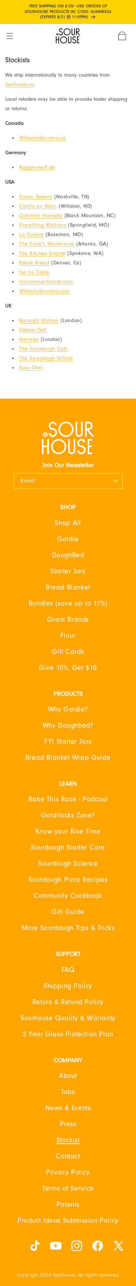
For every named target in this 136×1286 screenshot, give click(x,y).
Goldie (68, 539)
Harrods (29, 339)
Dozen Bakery (35, 197)
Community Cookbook (68, 896)
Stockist (68, 1140)
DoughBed (68, 555)
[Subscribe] (115, 481)
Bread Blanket (68, 587)
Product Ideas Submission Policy (68, 1220)
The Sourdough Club (43, 349)
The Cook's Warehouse (46, 244)
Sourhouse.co (19, 84)
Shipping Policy (68, 986)
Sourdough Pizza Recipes (68, 880)
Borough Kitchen (39, 320)
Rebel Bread (34, 263)
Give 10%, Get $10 (68, 668)
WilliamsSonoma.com (44, 291)
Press (68, 1124)
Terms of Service (68, 1188)
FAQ (68, 970)
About (68, 1076)
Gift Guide (68, 912)
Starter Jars (67, 571)
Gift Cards (68, 652)
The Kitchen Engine (42, 253)
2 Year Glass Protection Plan (68, 1034)
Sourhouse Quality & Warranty (68, 1018)
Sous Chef (31, 368)
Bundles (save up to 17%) (68, 603)
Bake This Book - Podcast (68, 799)
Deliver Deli (32, 330)
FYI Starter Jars (68, 741)
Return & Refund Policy (68, 1002)
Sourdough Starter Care (68, 847)
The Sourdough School (46, 358)
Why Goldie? (68, 709)
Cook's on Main (37, 206)
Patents (68, 1204)
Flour (68, 636)
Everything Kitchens (42, 225)
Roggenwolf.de (37, 167)
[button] (14, 36)
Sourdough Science (68, 863)
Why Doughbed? (68, 725)
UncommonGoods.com (46, 282)
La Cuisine (31, 234)
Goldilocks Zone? (68, 815)
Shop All (68, 523)
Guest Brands (68, 619)
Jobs (68, 1092)
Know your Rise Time (68, 831)
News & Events (68, 1108)
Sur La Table (34, 272)
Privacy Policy (68, 1172)
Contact (68, 1156)
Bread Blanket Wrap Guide (68, 758)
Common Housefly (40, 216)
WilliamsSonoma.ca (42, 138)
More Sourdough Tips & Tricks (68, 928)
